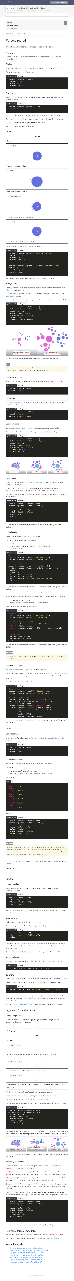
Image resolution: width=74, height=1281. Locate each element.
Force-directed (13, 28)
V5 (7, 33)
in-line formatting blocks (33, 946)
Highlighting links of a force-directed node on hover (26, 1253)
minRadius (56, 294)
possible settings (11, 913)
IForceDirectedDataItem (22, 952)
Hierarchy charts (12, 25)
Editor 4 (45, 9)
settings (28, 72)
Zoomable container (52, 1238)
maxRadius (10, 296)
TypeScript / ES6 (11, 76)
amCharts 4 (23, 9)
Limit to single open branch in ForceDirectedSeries (26, 1248)
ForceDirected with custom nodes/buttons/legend (26, 1257)
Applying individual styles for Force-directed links (25, 1260)
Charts (9, 23)
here (11, 658)
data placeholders (35, 943)
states (43, 123)
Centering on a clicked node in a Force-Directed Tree (26, 1262)
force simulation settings (23, 428)
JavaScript (21, 76)
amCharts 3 (34, 9)
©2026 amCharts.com (37, 1275)
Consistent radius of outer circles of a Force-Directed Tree (28, 1250)
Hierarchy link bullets (19, 873)
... (65, 23)
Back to (59, 2)
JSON (8, 781)
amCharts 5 (11, 9)
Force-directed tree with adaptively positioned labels (26, 1255)
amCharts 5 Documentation (9, 2)
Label (27, 910)
